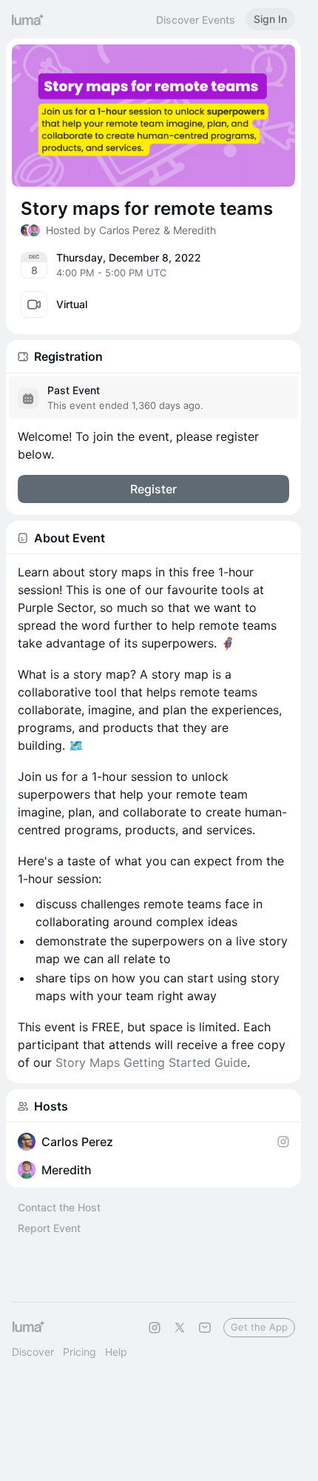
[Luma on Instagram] (154, 1327)
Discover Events (195, 19)
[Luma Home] (28, 19)
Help (116, 1351)
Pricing (79, 1351)
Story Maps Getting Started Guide (151, 1062)
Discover (33, 1351)
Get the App (259, 1327)
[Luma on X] (179, 1327)
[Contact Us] (204, 1327)
